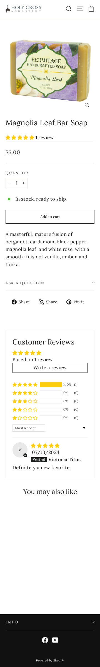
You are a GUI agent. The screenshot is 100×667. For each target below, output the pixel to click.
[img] (45, 446)
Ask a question (25, 283)
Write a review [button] (50, 367)
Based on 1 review (32, 359)
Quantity (17, 173)
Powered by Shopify (50, 660)
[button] (21, 137)
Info (12, 621)
